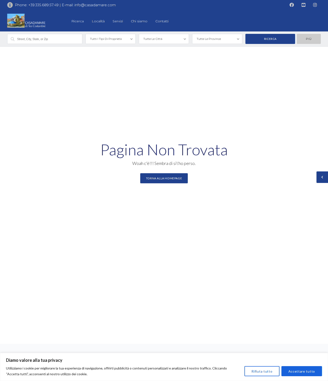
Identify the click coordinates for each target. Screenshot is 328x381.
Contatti (162, 21)
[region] (164, 367)
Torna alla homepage (164, 178)
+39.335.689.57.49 (44, 5)
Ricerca (77, 21)
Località (98, 21)
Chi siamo (139, 21)
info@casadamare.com (95, 5)
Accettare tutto (301, 371)
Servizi (118, 21)
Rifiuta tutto (261, 371)
